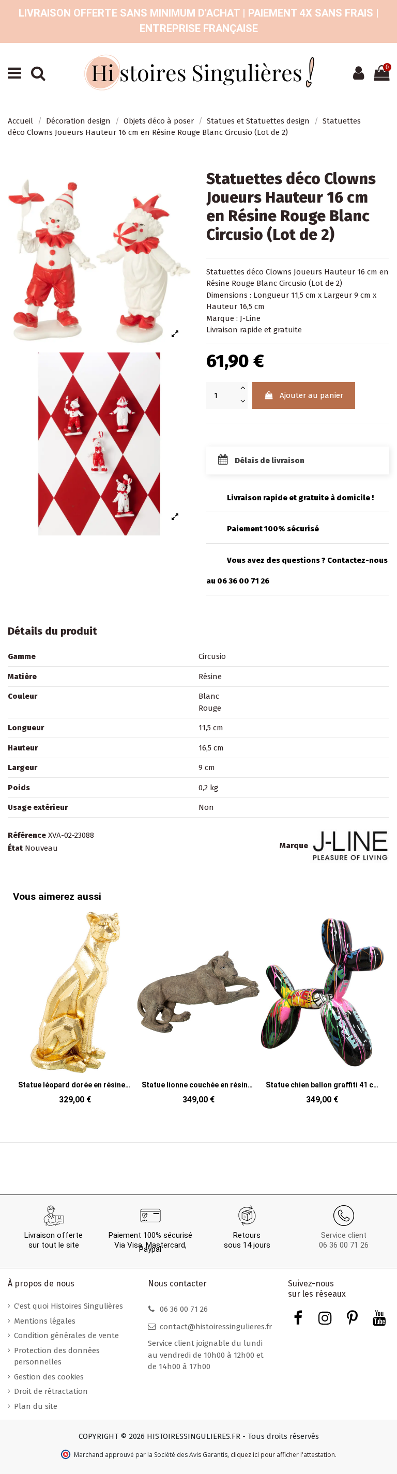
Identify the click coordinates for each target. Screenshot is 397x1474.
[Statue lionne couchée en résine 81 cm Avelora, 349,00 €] (198, 1011)
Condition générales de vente (66, 1335)
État (15, 848)
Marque (294, 845)
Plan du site (35, 1406)
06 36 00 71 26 (344, 1245)
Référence (27, 835)
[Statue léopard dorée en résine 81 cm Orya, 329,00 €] (74, 1011)
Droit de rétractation (51, 1391)
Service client (344, 1235)
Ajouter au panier (311, 395)
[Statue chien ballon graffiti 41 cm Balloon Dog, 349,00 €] (322, 1011)
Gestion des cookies (49, 1376)
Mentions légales (44, 1321)
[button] (374, 1001)
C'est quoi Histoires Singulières (68, 1306)
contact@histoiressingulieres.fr (216, 1326)
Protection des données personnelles (57, 1356)
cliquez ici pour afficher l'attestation (283, 1454)
